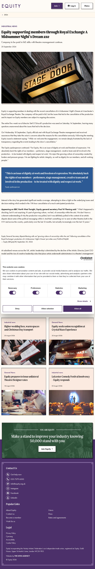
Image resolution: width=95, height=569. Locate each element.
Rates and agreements (57, 517)
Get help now (16, 474)
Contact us (10, 514)
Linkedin (14, 497)
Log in (73, 5)
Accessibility (10, 539)
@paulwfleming (25, 236)
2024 (6, 15)
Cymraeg (9, 536)
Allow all (77, 309)
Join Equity (46, 449)
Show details (82, 301)
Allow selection (47, 309)
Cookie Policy (11, 543)
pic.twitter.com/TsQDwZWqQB (57, 239)
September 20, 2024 (25, 242)
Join (56, 5)
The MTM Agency (22, 556)
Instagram (14, 488)
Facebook (15, 493)
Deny (17, 309)
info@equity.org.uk (18, 483)
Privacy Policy (11, 533)
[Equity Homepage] (11, 6)
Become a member (13, 517)
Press (50, 514)
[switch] (36, 292)
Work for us (10, 521)
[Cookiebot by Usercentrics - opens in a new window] (82, 258)
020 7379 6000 (17, 479)
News (50, 510)
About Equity (11, 510)
